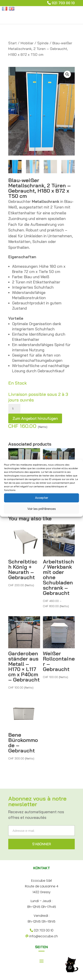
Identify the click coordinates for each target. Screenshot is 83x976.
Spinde (43, 43)
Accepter (41, 498)
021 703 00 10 (63, 2)
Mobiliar (27, 43)
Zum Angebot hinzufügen (35, 418)
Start (12, 43)
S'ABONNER (41, 844)
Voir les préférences (41, 509)
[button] (67, 74)
